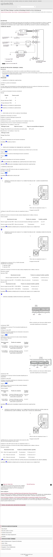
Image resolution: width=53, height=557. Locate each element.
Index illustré (4, 528)
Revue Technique (15, 1)
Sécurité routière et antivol (7, 530)
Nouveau (26, 1)
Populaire (30, 1)
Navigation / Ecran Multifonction (8, 547)
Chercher (39, 1)
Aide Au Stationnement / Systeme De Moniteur (12, 541)
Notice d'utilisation (8, 1)
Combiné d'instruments (7, 532)
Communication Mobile (7, 545)
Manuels (2, 1)
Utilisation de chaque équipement (9, 534)
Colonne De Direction (6, 549)
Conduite (3, 536)
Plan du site (35, 1)
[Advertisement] (22, 16)
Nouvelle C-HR (21, 1)
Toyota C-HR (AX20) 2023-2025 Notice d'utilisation (13, 505)
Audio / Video (4, 543)
